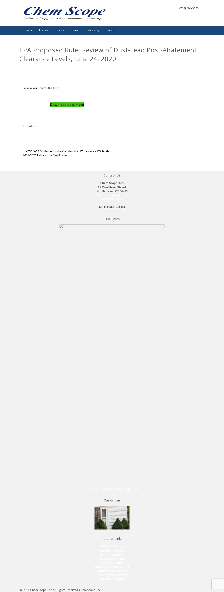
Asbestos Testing (112, 546)
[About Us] (112, 517)
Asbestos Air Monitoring (112, 567)
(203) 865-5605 (112, 199)
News (110, 30)
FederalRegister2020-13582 (41, 88)
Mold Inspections (112, 554)
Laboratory (93, 30)
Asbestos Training (112, 558)
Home (28, 30)
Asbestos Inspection (112, 571)
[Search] (198, 30)
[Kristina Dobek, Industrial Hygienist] (111, 355)
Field (76, 30)
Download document (67, 104)
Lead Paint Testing (112, 550)
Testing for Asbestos (112, 575)
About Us (43, 30)
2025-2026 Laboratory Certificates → (47, 155)
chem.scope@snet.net (112, 195)
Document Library (112, 579)
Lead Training (112, 563)
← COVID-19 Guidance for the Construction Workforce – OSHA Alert (67, 151)
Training (60, 30)
